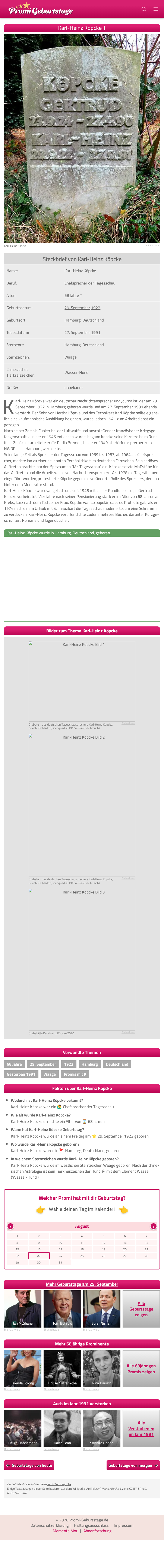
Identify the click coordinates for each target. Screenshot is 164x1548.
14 (146, 1242)
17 (60, 1249)
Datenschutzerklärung (50, 1525)
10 (60, 1242)
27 (125, 1256)
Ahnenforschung (97, 1531)
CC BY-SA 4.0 (137, 1488)
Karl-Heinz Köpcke (59, 1484)
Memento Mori (65, 1531)
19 (103, 1249)
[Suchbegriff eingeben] (144, 9)
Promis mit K (75, 1074)
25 (82, 1256)
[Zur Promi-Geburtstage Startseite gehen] (41, 8)
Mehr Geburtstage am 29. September (82, 1284)
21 (146, 1249)
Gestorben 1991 (21, 1074)
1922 (95, 308)
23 (39, 1256)
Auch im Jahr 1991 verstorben (82, 1403)
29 (17, 1262)
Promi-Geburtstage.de (88, 1520)
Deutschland (93, 320)
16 (39, 1249)
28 (146, 1256)
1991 (95, 332)
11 (82, 1242)
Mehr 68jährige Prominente (82, 1344)
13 (125, 1242)
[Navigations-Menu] (156, 9)
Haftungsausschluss (91, 1525)
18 (82, 1249)
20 (125, 1249)
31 (60, 1262)
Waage (70, 357)
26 (103, 1256)
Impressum (123, 1525)
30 (39, 1262)
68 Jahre (71, 295)
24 (60, 1256)
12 (103, 1242)
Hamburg (72, 320)
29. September (77, 308)
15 (17, 1249)
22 (17, 1256)
